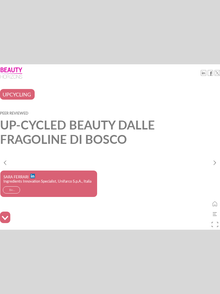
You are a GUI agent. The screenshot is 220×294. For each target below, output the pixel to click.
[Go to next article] (215, 162)
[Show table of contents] (215, 214)
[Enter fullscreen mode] (215, 224)
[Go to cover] (215, 204)
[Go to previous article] (5, 162)
